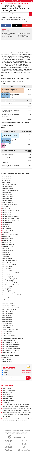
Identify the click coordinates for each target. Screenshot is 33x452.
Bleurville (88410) (7, 194)
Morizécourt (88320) (7, 287)
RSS (12, 430)
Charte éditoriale (19, 429)
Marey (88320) (6, 275)
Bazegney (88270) (7, 186)
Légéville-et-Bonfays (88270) (15, 17)
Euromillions (6, 402)
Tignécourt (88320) (7, 323)
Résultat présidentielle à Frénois (11, 344)
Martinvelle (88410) (7, 281)
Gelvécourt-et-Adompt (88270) (10, 234)
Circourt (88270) (6, 206)
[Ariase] (8, 450)
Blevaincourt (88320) (8, 196)
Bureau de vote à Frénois (9, 340)
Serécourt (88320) (7, 319)
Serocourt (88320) (7, 321)
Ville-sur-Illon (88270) (8, 331)
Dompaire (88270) (7, 222)
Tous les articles (6, 430)
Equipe (12, 429)
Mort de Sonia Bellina (8, 392)
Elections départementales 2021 (13, 3)
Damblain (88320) (7, 212)
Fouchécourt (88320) (8, 230)
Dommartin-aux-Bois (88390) (10, 218)
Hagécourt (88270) (7, 246)
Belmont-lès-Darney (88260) (10, 190)
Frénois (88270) (6, 357)
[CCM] (24, 441)
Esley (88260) (6, 226)
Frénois (19, 35)
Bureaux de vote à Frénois (24, 33)
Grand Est (25, 3)
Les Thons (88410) (7, 266)
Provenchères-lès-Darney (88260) (11, 295)
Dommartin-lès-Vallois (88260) (10, 220)
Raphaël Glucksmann (8, 400)
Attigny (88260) (6, 182)
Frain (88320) (6, 232)
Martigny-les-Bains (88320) (9, 279)
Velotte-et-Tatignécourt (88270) (11, 329)
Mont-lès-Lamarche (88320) (10, 283)
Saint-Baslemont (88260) (9, 309)
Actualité (5, 370)
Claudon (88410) (6, 208)
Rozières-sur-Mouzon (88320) (10, 307)
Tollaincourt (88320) (7, 325)
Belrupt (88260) (6, 192)
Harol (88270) (6, 248)
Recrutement (16, 430)
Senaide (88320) (6, 315)
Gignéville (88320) (7, 236)
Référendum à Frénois (8, 352)
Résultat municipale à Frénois (10, 350)
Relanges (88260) (7, 301)
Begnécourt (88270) (7, 188)
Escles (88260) (6, 224)
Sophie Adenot (7, 388)
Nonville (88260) (6, 289)
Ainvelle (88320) (6, 178)
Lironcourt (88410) (7, 271)
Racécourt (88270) (7, 297)
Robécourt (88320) (7, 303)
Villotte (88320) (6, 333)
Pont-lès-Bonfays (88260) (9, 293)
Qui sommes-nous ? (5, 429)
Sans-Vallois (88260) (7, 313)
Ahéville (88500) (6, 176)
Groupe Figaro (10, 433)
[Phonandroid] (24, 450)
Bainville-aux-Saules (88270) (18, 19)
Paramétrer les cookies (10, 432)
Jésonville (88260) (7, 256)
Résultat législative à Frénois (10, 346)
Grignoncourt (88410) (8, 244)
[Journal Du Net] (8, 444)
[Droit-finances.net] (24, 444)
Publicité (25, 429)
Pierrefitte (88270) (7, 291)
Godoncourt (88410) (7, 240)
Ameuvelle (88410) (7, 180)
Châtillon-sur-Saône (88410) (9, 204)
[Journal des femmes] (8, 441)
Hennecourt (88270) (7, 250)
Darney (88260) (6, 214)
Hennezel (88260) (7, 252)
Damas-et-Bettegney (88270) (10, 210)
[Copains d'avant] (8, 447)
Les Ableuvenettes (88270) (9, 264)
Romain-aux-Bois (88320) (9, 305)
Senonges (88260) (7, 317)
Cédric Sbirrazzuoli (8, 396)
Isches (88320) (6, 254)
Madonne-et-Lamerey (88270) (10, 273)
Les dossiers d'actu (8, 375)
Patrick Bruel (6, 394)
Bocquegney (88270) (8, 198)
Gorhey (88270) (6, 242)
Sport (5, 372)
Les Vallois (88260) (7, 269)
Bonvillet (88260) (7, 200)
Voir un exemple (26, 370)
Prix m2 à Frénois (7, 361)
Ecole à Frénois (6, 359)
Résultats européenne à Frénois (11, 348)
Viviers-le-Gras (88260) (8, 335)
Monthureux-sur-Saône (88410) (10, 285)
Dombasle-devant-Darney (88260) (11, 216)
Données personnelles (25, 430)
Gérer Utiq (18, 432)
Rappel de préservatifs (9, 390)
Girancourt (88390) (7, 238)
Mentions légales (24, 432)
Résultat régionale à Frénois (10, 342)
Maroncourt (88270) (7, 277)
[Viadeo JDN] (24, 447)
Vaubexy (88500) (6, 327)
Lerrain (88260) (6, 262)
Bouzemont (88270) (7, 202)
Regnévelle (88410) (7, 299)
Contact (30, 429)
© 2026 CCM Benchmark (20, 433)
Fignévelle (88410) (7, 228)
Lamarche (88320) (7, 258)
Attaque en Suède (7, 398)
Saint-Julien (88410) (7, 311)
